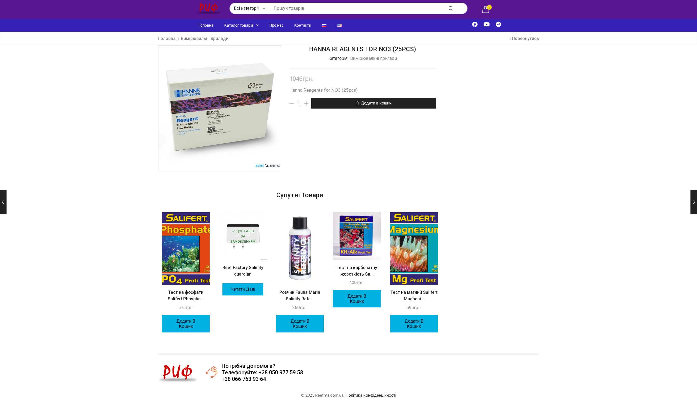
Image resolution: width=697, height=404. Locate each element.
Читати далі (243, 289)
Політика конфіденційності (371, 395)
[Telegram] (498, 24)
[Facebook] (474, 24)
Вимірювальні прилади (204, 38)
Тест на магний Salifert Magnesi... (414, 295)
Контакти (302, 25)
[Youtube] (486, 24)
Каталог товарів (238, 25)
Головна (206, 25)
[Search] (451, 8)
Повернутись (525, 38)
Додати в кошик (376, 103)
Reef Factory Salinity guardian (242, 271)
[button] (486, 9)
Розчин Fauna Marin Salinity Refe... (299, 295)
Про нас (276, 25)
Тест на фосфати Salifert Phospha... (186, 295)
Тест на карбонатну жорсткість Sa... (357, 271)
